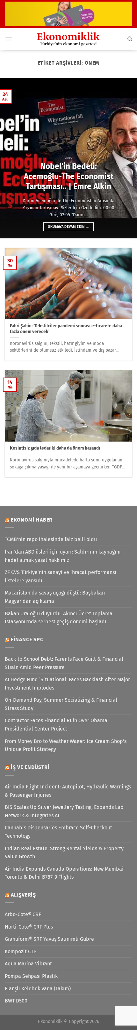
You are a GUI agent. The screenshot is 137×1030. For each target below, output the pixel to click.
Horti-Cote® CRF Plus (29, 927)
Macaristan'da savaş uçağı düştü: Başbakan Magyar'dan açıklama (55, 597)
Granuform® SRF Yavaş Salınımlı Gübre (49, 939)
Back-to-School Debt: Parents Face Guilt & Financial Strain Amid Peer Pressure (64, 663)
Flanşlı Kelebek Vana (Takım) (38, 989)
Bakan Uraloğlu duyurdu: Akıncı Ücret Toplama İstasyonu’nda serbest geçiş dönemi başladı (58, 618)
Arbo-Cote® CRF (23, 914)
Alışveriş (23, 895)
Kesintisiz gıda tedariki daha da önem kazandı (55, 448)
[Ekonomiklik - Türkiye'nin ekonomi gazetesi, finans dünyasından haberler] (68, 39)
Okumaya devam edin (69, 227)
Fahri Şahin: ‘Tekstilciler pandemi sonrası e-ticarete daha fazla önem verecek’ (66, 328)
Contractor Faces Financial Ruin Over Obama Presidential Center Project (56, 724)
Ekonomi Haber (32, 520)
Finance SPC (27, 639)
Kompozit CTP (20, 951)
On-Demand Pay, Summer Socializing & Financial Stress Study (61, 704)
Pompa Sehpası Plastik (31, 976)
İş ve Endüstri (30, 767)
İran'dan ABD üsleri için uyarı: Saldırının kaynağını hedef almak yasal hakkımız (63, 556)
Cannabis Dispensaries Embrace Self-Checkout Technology (58, 832)
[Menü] (8, 39)
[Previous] (11, 158)
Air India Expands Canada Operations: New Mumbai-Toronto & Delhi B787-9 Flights (65, 873)
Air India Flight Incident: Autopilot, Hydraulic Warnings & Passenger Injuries (68, 791)
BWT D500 (16, 1001)
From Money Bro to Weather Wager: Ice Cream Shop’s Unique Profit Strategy (65, 745)
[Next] (126, 158)
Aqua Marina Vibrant (28, 964)
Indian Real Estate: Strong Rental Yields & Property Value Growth (64, 852)
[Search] (129, 39)
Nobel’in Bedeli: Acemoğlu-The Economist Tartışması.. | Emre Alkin (68, 176)
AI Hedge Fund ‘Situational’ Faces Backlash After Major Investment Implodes (67, 683)
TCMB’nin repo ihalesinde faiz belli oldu (51, 539)
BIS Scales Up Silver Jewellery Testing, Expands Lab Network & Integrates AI (64, 811)
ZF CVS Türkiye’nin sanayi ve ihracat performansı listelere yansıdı (60, 576)
